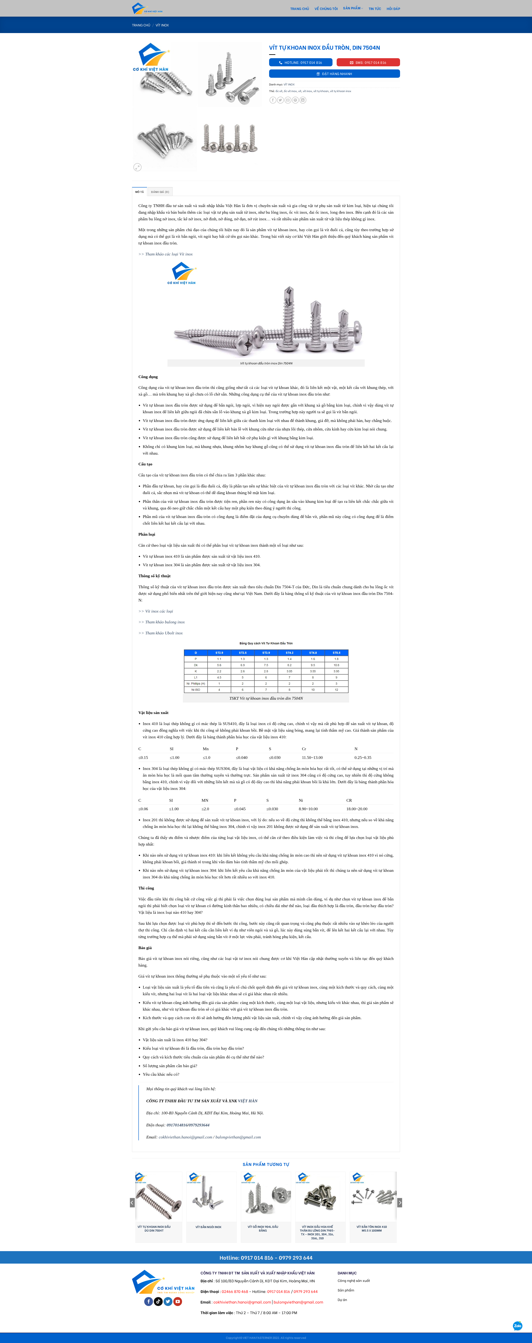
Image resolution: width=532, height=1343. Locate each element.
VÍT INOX (162, 24)
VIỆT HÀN (247, 1101)
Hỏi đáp (393, 8)
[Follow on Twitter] (168, 1301)
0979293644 (199, 1125)
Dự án (342, 1299)
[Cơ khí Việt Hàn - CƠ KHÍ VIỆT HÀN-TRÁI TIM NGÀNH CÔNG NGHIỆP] (155, 8)
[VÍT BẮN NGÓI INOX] (211, 1197)
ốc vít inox (290, 91)
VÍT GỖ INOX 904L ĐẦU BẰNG (263, 1228)
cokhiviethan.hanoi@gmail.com (185, 1137)
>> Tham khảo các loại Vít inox (165, 254)
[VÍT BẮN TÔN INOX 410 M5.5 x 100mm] (375, 1197)
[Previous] (132, 1211)
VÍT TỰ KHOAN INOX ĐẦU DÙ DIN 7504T (154, 1228)
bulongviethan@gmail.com (238, 1137)
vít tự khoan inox (340, 91)
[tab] (139, 191)
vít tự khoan (321, 91)
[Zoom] (137, 167)
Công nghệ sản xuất (354, 1280)
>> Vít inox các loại (155, 611)
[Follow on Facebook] (148, 1301)
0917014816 (177, 1125)
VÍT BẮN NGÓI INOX (208, 1227)
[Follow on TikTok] (158, 1301)
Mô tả (139, 192)
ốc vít (279, 91)
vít (299, 91)
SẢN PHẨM (351, 7)
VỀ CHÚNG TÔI (326, 8)
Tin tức (375, 8)
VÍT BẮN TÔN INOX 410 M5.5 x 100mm (372, 1228)
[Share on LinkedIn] (302, 100)
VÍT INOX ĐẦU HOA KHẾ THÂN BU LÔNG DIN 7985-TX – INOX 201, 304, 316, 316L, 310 (317, 1232)
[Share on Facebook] (273, 100)
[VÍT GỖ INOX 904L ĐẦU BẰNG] (266, 1197)
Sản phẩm (346, 1290)
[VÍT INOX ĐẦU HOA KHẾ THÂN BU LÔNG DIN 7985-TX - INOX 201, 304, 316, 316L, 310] (320, 1197)
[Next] (400, 1211)
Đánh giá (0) (160, 192)
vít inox (307, 91)
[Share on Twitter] (280, 100)
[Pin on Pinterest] (295, 100)
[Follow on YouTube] (177, 1301)
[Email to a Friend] (287, 100)
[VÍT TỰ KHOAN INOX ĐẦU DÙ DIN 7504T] (157, 1197)
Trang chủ (299, 8)
